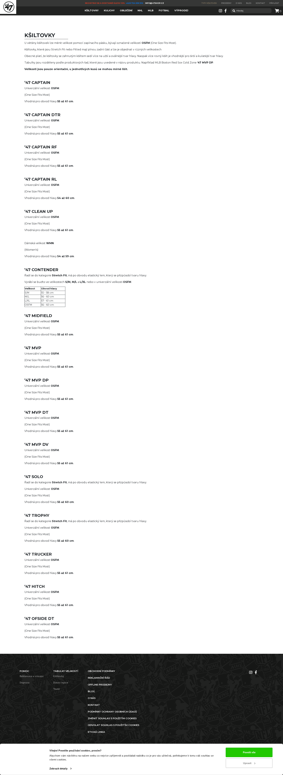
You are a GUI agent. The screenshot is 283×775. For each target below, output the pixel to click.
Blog (248, 3)
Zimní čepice (60, 682)
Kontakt (260, 3)
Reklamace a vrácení (32, 676)
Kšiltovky (58, 676)
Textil (56, 689)
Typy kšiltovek (209, 3)
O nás (239, 3)
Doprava (24, 682)
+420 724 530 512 (135, 3)
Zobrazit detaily (58, 768)
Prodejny (226, 3)
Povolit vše (249, 752)
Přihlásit (274, 3)
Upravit (247, 763)
